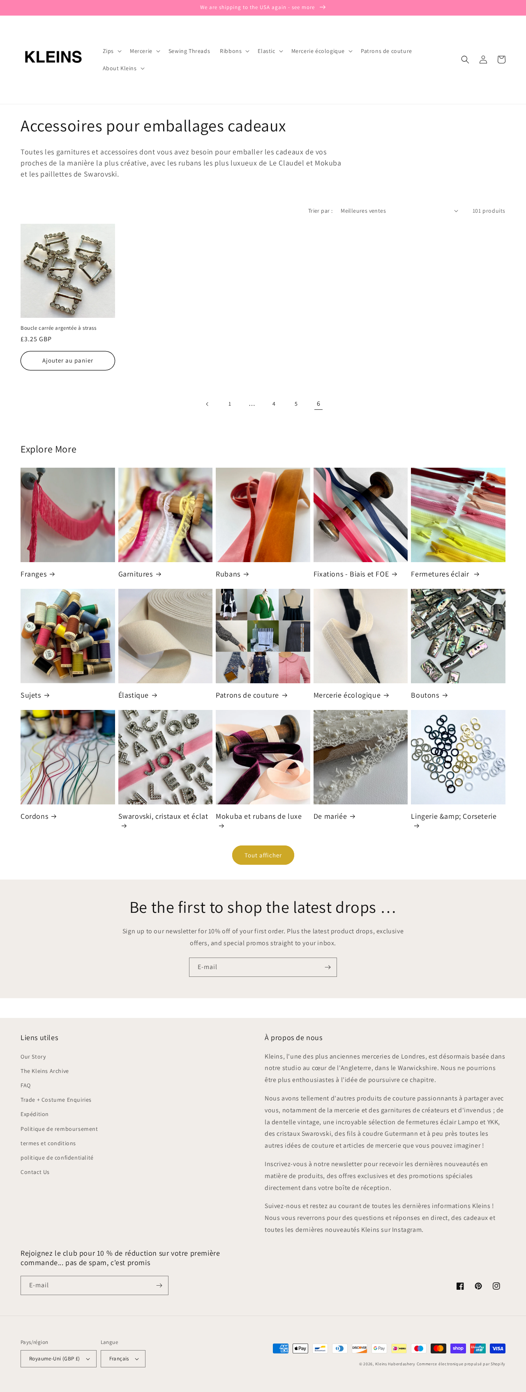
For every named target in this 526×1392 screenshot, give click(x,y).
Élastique (133, 695)
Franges (33, 574)
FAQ (26, 1085)
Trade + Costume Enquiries (56, 1099)
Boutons (425, 695)
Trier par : (320, 210)
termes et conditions (48, 1143)
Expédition (35, 1114)
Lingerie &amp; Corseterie (453, 816)
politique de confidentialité (57, 1157)
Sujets (31, 695)
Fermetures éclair (441, 574)
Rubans (228, 574)
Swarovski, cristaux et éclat (163, 816)
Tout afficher (263, 855)
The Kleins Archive (45, 1071)
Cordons (34, 816)
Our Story (33, 1056)
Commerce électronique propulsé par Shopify (461, 1364)
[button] (111, 51)
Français (119, 1358)
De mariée (330, 816)
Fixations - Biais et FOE (351, 574)
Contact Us (35, 1172)
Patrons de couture (247, 695)
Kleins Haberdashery (395, 1364)
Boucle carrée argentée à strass (59, 328)
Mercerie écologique (347, 695)
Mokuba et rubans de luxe (259, 816)
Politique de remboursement (59, 1128)
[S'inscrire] (327, 967)
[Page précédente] (207, 404)
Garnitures (135, 574)
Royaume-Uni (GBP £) (54, 1358)
